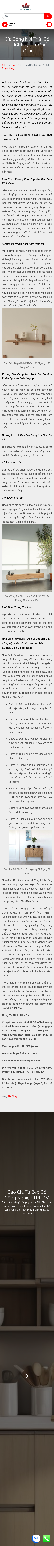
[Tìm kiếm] (48, 16)
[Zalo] (36, 1538)
